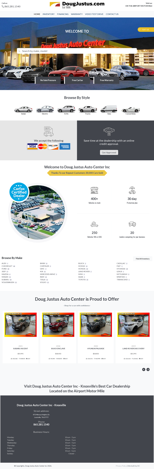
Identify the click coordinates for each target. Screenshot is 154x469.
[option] (20, 337)
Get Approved (109, 152)
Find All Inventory (142, 259)
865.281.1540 (12, 6)
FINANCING (63, 14)
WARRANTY (77, 14)
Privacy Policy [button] (121, 466)
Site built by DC (134, 466)
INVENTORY (48, 14)
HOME (37, 14)
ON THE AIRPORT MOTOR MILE (138, 6)
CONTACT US (112, 14)
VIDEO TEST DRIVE (94, 14)
